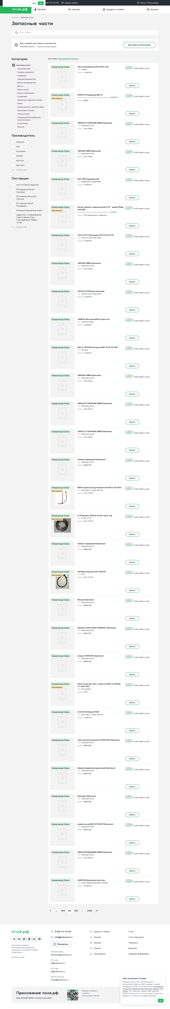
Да (41, 3)
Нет (34, 3)
